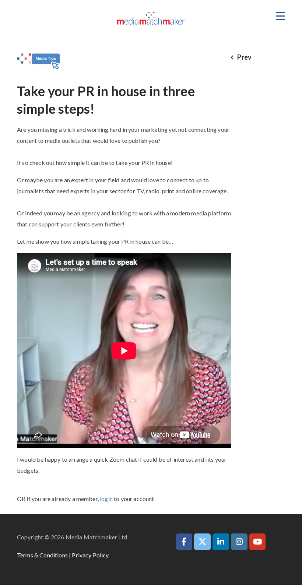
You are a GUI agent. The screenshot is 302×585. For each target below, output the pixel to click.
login (106, 498)
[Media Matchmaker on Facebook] (184, 541)
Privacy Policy (90, 554)
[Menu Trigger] (280, 15)
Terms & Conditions (42, 554)
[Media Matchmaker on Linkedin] (221, 541)
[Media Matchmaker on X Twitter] (202, 541)
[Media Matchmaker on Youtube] (257, 541)
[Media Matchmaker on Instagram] (239, 541)
